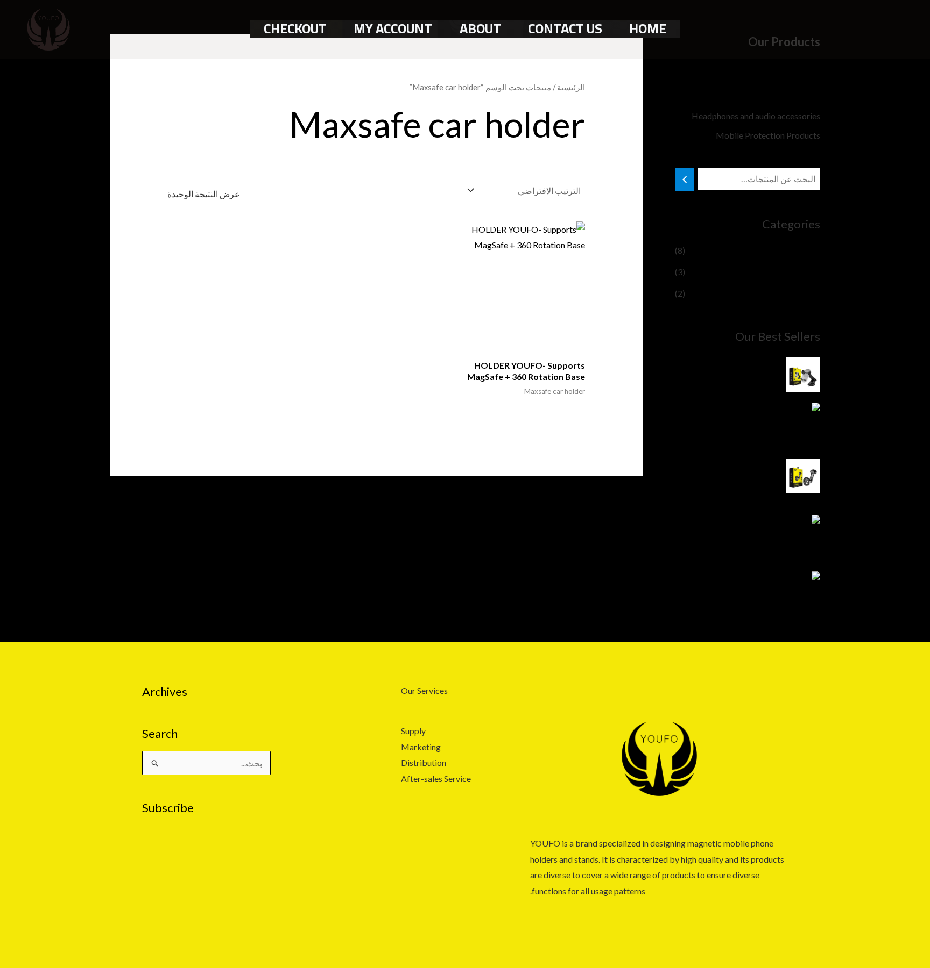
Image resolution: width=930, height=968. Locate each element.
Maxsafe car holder (784, 272)
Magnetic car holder (782, 250)
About (480, 28)
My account (393, 28)
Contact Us (565, 28)
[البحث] (684, 179)
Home (647, 28)
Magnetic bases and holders (768, 96)
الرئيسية (571, 87)
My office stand (791, 293)
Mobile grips (796, 77)
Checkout (295, 28)
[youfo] (48, 28)
